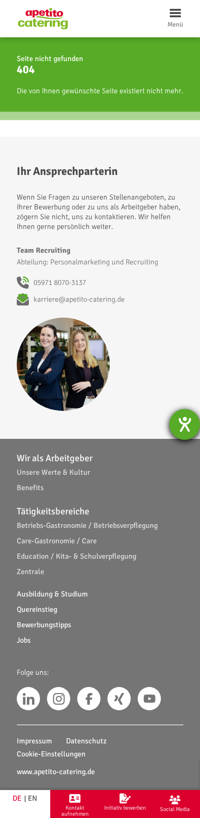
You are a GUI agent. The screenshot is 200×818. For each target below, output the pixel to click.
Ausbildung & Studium (52, 594)
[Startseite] (43, 18)
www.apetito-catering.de (56, 772)
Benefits (30, 488)
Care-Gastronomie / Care (57, 541)
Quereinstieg (37, 609)
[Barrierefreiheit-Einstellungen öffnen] (184, 424)
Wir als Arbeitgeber (55, 458)
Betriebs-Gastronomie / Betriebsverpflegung (87, 525)
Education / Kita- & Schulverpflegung (76, 556)
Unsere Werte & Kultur (53, 472)
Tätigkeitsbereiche (53, 511)
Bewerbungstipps (44, 625)
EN (32, 798)
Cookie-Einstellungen (51, 754)
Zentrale (30, 572)
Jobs (24, 640)
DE (17, 798)
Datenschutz (86, 741)
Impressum (34, 741)
